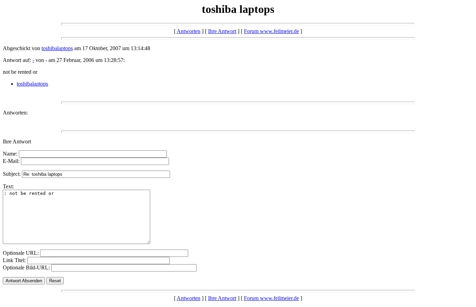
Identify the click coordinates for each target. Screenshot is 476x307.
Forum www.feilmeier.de (271, 31)
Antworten (188, 31)
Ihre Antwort (222, 31)
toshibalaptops (57, 48)
